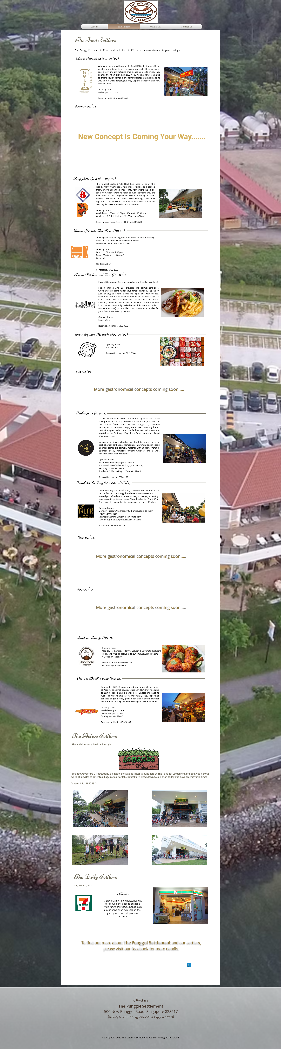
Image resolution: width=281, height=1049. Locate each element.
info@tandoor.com (117, 665)
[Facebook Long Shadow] (189, 965)
